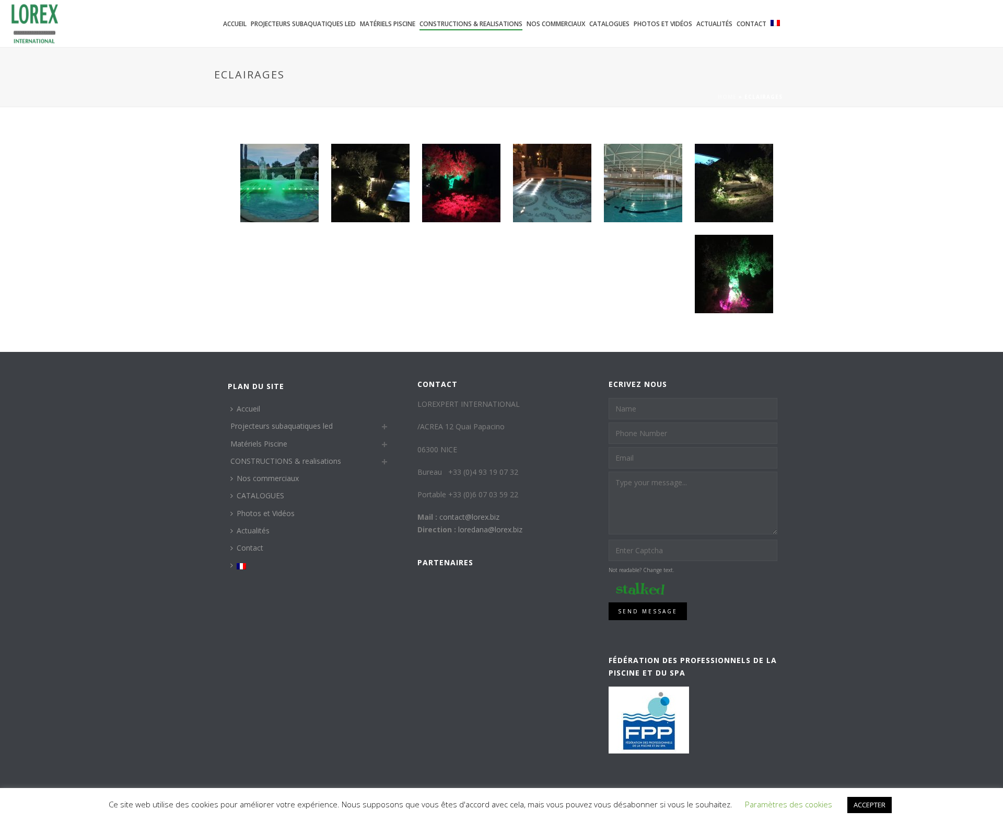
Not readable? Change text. (641, 570)
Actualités (714, 23)
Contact (751, 23)
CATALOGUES (609, 23)
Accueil (235, 23)
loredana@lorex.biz (490, 529)
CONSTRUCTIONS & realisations (470, 23)
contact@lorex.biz (469, 517)
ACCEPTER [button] (869, 804)
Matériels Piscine (387, 23)
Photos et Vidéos (663, 23)
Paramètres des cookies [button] (788, 804)
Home (727, 96)
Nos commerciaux (556, 23)
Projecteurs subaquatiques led (303, 23)
